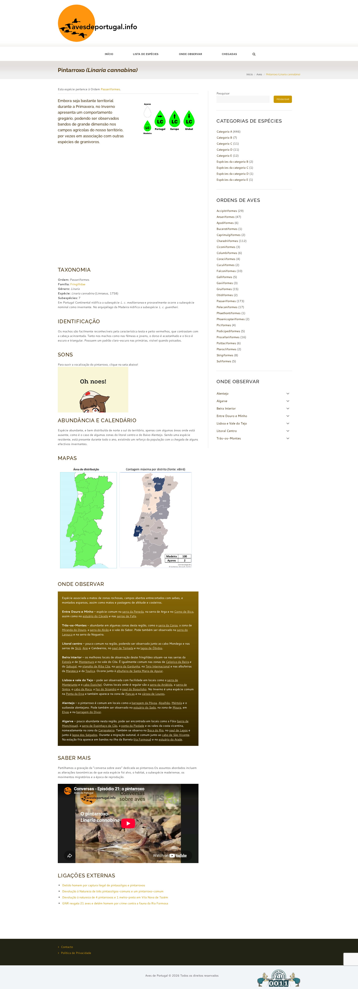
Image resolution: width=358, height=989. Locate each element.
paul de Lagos (178, 730)
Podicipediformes (228, 331)
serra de (87, 726)
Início (109, 54)
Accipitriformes (226, 211)
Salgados (91, 735)
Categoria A (224, 131)
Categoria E (224, 156)
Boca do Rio (155, 730)
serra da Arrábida (161, 685)
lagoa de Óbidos (151, 648)
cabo (77, 689)
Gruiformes (224, 289)
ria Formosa (142, 739)
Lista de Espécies (145, 54)
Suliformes (223, 361)
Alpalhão (164, 703)
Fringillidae (77, 284)
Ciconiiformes (225, 247)
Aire (85, 648)
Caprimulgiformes (228, 235)
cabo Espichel (92, 685)
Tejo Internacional (158, 666)
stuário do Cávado (96, 616)
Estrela (66, 662)
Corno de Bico (183, 612)
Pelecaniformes (226, 307)
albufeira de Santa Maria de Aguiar (140, 671)
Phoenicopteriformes (230, 319)
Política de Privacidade (76, 953)
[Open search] (253, 54)
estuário (164, 739)
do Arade (176, 739)
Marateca (72, 671)
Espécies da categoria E (232, 180)
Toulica (90, 671)
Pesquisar (223, 93)
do (131, 689)
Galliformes (224, 277)
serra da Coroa (168, 625)
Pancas (130, 694)
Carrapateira (106, 730)
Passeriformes (110, 89)
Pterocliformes (226, 349)
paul (125, 689)
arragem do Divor (89, 712)
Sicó (78, 648)
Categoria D (224, 150)
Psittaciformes (226, 343)
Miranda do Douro (74, 630)
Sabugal (71, 666)
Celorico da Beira (177, 662)
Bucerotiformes (226, 229)
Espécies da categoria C (232, 168)
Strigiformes (224, 355)
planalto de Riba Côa (96, 666)
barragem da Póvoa (144, 703)
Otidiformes (224, 295)
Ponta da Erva (75, 694)
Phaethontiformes (228, 313)
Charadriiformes (227, 241)
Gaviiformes (224, 283)
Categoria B (224, 137)
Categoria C (224, 143)
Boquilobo (139, 689)
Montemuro (86, 662)
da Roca (86, 689)
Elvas (65, 712)
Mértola (177, 703)
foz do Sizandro (106, 689)
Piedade (138, 726)
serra (180, 685)
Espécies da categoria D (232, 174)
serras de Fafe (126, 616)
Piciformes (223, 325)
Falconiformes (226, 271)
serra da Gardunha (128, 666)
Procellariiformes (227, 337)
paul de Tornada (122, 648)
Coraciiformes (225, 259)
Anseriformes (225, 217)
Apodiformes (225, 223)
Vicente (184, 735)
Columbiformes (226, 253)
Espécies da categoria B (232, 162)
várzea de (148, 694)
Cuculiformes (225, 265)
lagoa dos (78, 735)
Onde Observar (190, 54)
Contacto (67, 947)
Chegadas (229, 54)
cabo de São (170, 735)
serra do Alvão (99, 630)
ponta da (127, 726)
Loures (159, 694)
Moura (177, 707)
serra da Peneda (133, 612)
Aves (259, 74)
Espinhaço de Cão (105, 726)
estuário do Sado (144, 707)
